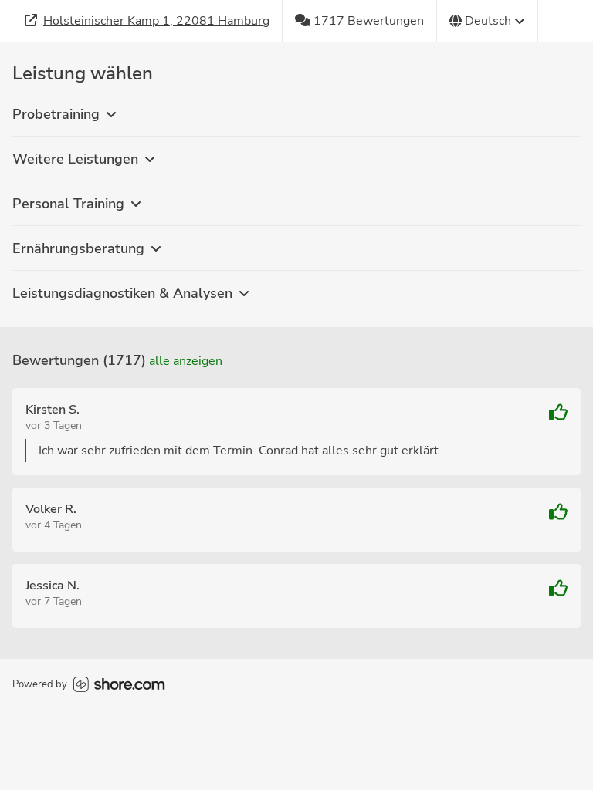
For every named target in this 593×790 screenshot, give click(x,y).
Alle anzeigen (185, 361)
